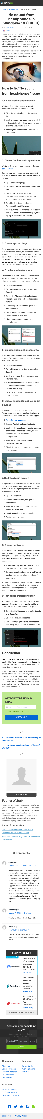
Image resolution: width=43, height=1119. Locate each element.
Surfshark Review (9, 1092)
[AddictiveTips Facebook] (9, 1106)
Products (7, 1084)
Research (27, 1061)
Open (15, 420)
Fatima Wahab (10, 27)
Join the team (8, 1075)
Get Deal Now (27, 973)
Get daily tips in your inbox (18, 700)
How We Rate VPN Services (20, 1012)
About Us (6, 1066)
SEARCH (21, 1047)
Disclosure (6, 1116)
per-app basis (8, 169)
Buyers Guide (27, 1066)
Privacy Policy (21, 1116)
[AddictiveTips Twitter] (15, 1106)
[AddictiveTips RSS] (27, 1106)
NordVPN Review (9, 1089)
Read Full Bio (21, 795)
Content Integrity (9, 1072)
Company (7, 1061)
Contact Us (7, 1078)
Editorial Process (9, 1069)
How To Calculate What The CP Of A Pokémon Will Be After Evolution (17, 831)
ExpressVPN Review (10, 1095)
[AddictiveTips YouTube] (21, 1106)
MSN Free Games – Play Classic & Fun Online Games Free (21, 838)
